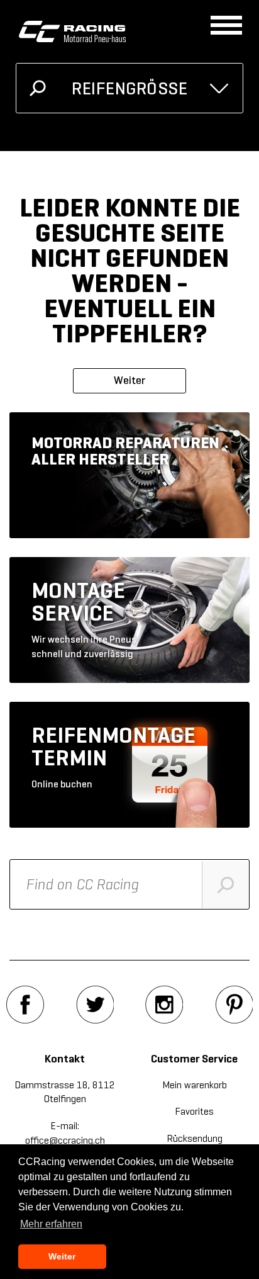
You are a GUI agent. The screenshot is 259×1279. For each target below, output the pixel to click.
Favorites (194, 1111)
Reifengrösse (129, 88)
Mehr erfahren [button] (51, 1224)
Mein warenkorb (194, 1085)
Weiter (130, 380)
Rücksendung (195, 1138)
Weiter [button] (61, 1256)
